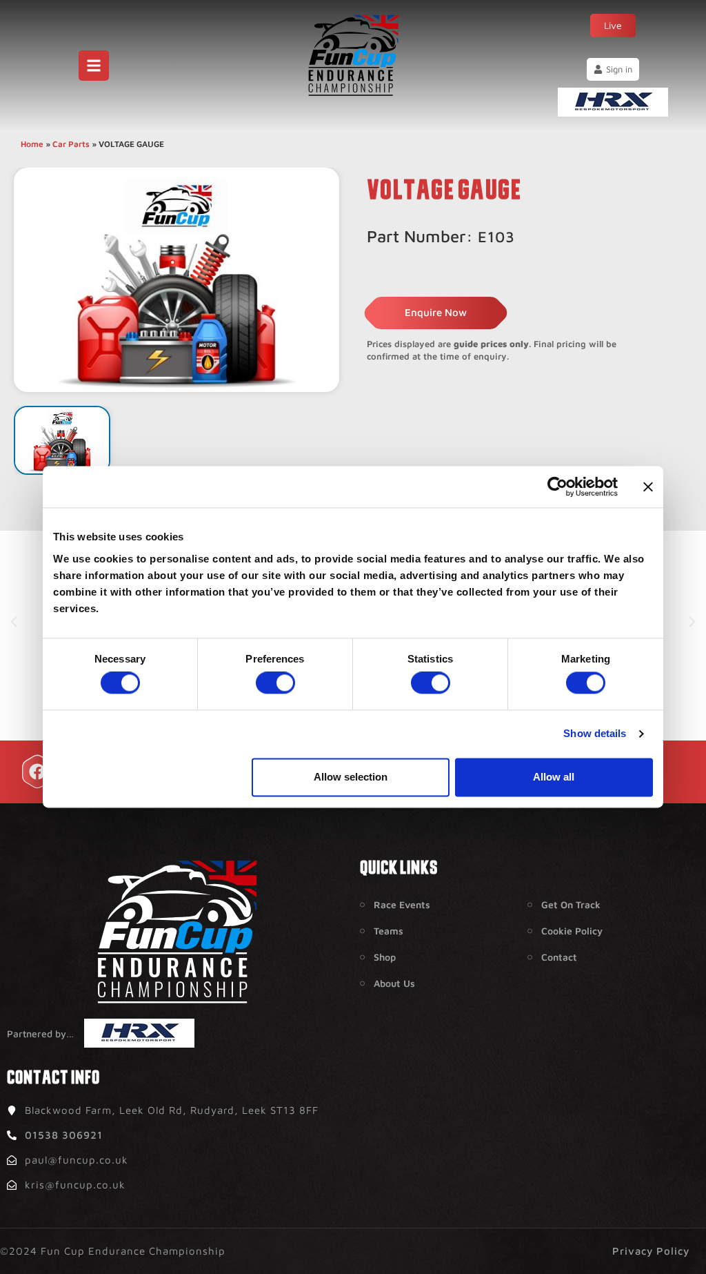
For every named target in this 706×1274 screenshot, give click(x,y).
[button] (14, 622)
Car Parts (71, 144)
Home (32, 144)
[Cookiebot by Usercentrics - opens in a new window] (557, 486)
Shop (385, 957)
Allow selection (350, 777)
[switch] (275, 683)
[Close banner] (648, 486)
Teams (388, 931)
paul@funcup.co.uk (76, 1160)
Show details (594, 734)
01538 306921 (64, 1135)
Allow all (553, 777)
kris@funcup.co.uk (75, 1184)
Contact (559, 957)
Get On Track (571, 904)
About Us (394, 983)
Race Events (402, 904)
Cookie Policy (572, 931)
